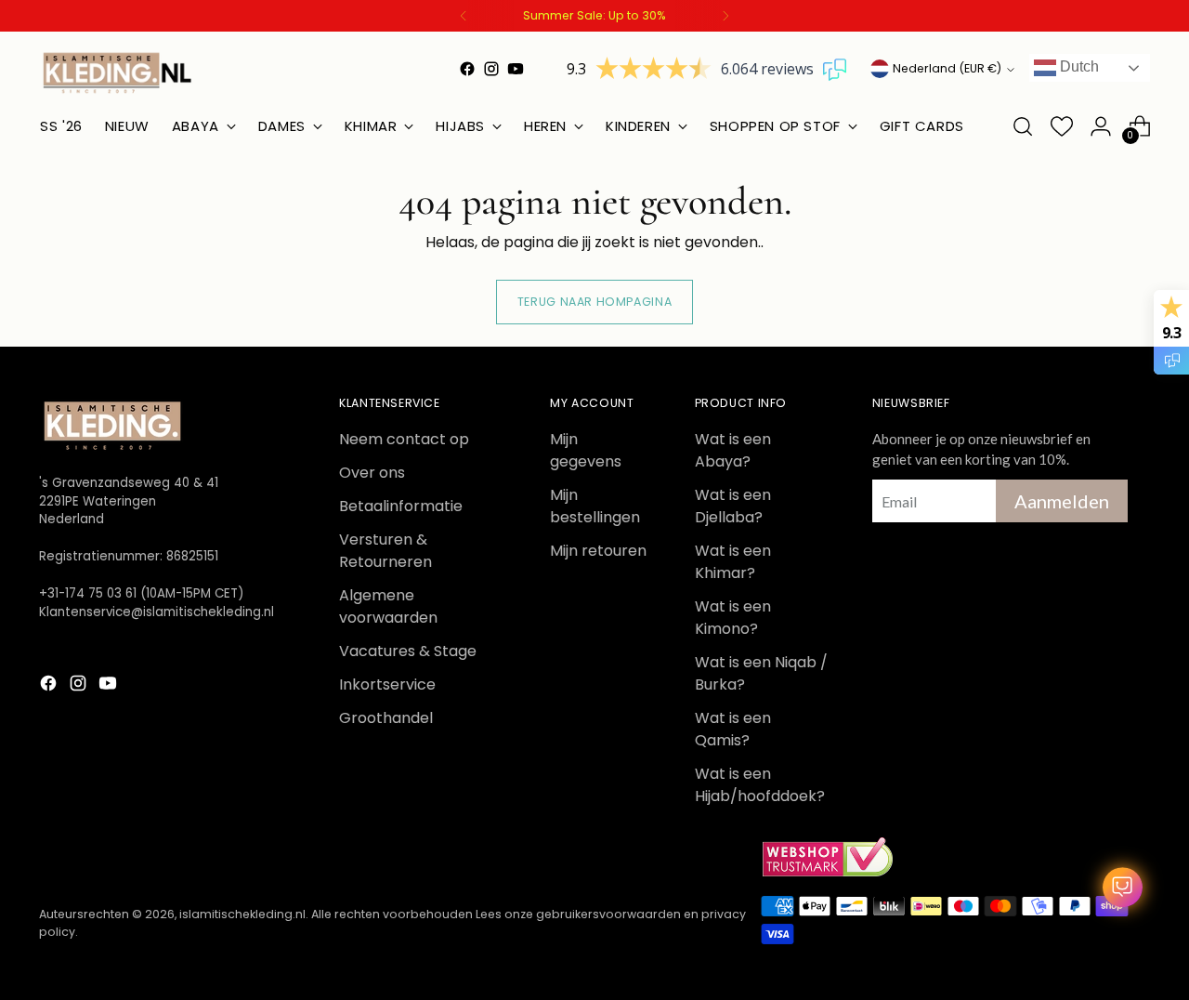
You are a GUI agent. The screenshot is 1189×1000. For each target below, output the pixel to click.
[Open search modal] (1022, 126)
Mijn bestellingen (595, 506)
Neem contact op (404, 439)
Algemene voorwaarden (388, 606)
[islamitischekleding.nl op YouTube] (515, 68)
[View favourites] (1061, 126)
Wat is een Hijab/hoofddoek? (760, 785)
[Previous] (463, 16)
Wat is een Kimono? (733, 617)
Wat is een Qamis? (733, 729)
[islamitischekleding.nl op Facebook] (467, 68)
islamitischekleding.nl (242, 914)
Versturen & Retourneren (385, 550)
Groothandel (386, 718)
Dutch (1077, 66)
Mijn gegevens (585, 450)
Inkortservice (387, 684)
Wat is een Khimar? (733, 562)
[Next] (725, 16)
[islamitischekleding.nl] (118, 72)
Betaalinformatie (401, 506)
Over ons (372, 472)
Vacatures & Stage (408, 651)
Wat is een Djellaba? (733, 506)
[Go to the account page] (1100, 126)
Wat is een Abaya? (733, 450)
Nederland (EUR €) (947, 68)
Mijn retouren (598, 550)
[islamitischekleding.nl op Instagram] (491, 68)
